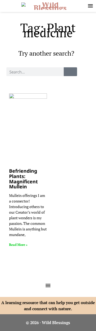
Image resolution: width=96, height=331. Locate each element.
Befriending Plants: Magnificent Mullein (23, 179)
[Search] (70, 71)
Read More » (18, 245)
